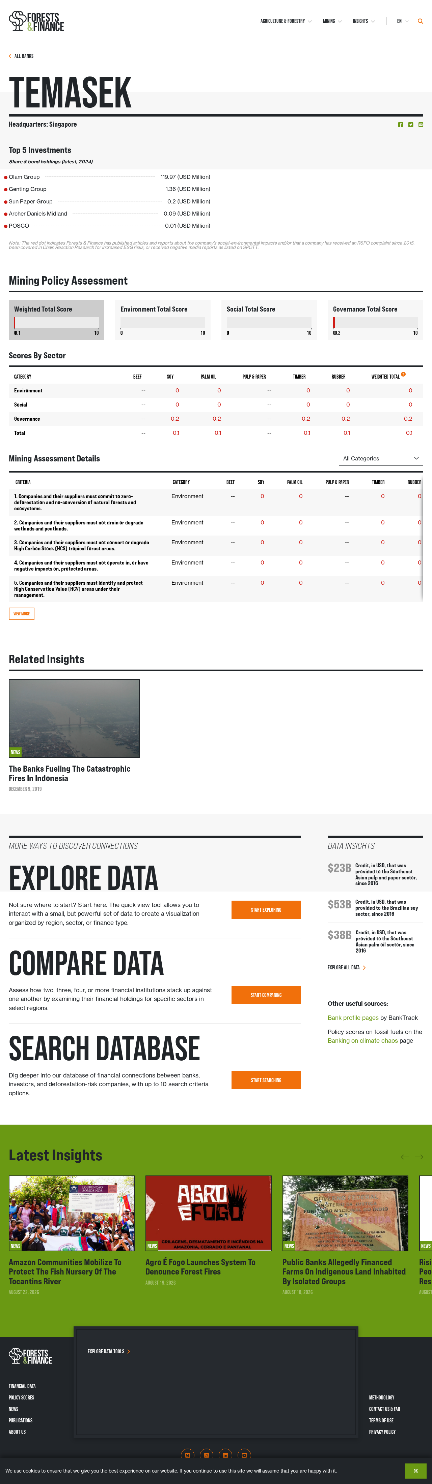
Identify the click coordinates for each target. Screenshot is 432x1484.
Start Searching (266, 1080)
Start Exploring (266, 910)
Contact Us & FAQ (384, 1409)
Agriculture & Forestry (283, 21)
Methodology (381, 1397)
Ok (416, 1471)
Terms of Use (381, 1420)
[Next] (419, 1156)
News (13, 1409)
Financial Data (22, 1386)
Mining (329, 21)
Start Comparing (266, 995)
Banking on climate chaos (363, 1040)
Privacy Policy (382, 1432)
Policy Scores (21, 1397)
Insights (360, 21)
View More (22, 613)
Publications (20, 1420)
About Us (17, 1432)
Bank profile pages (353, 1018)
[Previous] (405, 1159)
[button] (400, 125)
